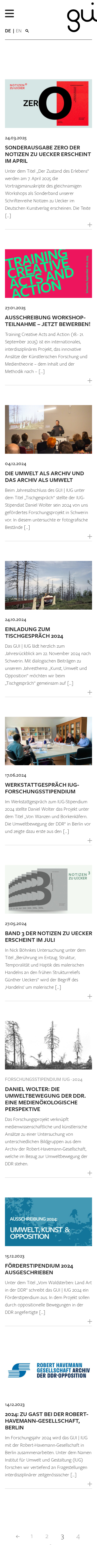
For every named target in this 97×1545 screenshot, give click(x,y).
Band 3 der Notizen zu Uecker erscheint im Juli (48, 937)
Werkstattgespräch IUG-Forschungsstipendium (42, 788)
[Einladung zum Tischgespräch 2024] (48, 585)
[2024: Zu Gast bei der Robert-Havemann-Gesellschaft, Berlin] (48, 1370)
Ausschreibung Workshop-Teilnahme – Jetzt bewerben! (48, 321)
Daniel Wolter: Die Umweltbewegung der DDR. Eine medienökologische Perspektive (45, 1099)
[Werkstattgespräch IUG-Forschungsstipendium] (48, 741)
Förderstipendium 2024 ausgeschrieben (39, 1269)
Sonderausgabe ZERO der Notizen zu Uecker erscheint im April (48, 154)
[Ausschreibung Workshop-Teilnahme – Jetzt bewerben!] (48, 273)
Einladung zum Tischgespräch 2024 (34, 633)
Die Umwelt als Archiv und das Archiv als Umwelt (44, 477)
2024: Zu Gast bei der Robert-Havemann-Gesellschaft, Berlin (46, 1421)
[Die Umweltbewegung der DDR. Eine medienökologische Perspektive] (48, 1045)
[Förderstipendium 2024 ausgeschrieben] (48, 1221)
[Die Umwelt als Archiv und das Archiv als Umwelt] (48, 429)
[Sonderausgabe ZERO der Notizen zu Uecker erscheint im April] (48, 103)
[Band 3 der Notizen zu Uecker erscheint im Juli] (48, 889)
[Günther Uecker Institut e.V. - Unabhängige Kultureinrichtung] (78, 20)
